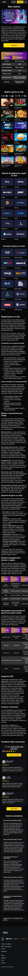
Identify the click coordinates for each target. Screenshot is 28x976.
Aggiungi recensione (14, 754)
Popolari (3, 95)
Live (10, 95)
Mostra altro (14, 808)
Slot (23, 95)
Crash (16, 95)
